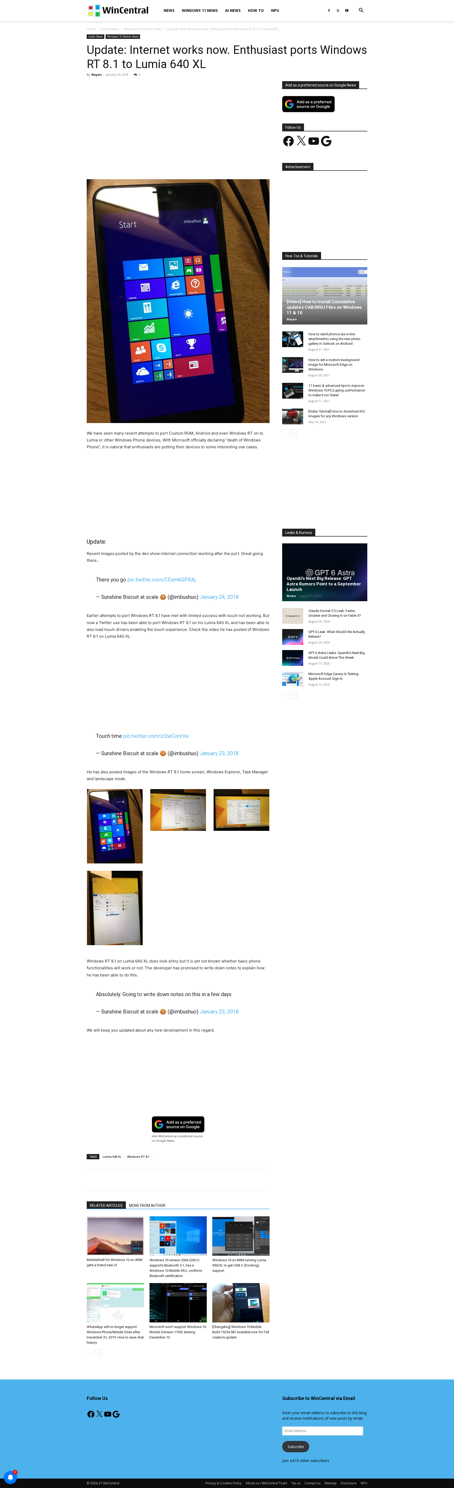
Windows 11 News (200, 10)
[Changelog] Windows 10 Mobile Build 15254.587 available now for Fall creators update (240, 1332)
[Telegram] (196, 164)
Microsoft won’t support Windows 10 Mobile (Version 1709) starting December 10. (177, 1332)
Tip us (295, 1483)
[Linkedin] (172, 164)
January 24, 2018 (219, 597)
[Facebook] (329, 10)
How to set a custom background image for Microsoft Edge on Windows (333, 364)
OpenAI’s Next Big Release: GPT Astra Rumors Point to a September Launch (324, 584)
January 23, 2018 (219, 753)
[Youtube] (347, 10)
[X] (338, 10)
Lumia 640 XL (112, 1157)
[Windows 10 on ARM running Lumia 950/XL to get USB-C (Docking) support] (241, 1236)
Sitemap (330, 1483)
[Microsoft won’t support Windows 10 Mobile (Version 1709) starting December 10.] (178, 1302)
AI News (233, 10)
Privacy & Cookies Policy (223, 1483)
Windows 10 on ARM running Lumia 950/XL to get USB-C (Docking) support (239, 1265)
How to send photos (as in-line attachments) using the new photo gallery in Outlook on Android (334, 339)
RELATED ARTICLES (106, 1205)
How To (256, 10)
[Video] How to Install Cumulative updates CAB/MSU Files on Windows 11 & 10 (324, 307)
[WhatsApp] (160, 164)
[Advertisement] (178, 120)
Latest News (110, 29)
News (169, 10)
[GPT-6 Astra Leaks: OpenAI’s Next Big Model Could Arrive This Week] (292, 658)
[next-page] (98, 1353)
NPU (275, 10)
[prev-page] (90, 1353)
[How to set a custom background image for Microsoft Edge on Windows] (292, 365)
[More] (208, 164)
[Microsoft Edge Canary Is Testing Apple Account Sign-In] (292, 679)
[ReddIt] (184, 164)
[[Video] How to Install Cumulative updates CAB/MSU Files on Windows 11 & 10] (324, 296)
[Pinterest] (148, 164)
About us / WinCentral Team (266, 1483)
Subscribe (296, 1446)
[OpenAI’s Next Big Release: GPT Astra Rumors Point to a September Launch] (324, 572)
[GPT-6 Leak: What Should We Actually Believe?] (292, 637)
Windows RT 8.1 (138, 1157)
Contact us (312, 1483)
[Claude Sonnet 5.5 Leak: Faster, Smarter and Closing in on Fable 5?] (292, 616)
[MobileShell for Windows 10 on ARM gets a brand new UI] (115, 1236)
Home (91, 29)
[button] (361, 10)
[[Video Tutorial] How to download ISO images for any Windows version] (292, 416)
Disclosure (349, 1483)
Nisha (291, 596)
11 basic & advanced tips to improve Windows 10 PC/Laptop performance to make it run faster (336, 390)
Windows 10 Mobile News (143, 29)
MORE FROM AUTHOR (147, 1205)
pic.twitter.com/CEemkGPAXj (161, 579)
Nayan (96, 74)
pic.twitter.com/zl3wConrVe (156, 736)
